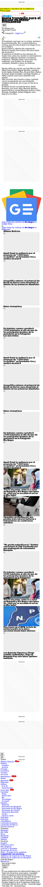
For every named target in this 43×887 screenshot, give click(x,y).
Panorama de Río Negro (12, 808)
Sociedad (4, 792)
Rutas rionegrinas (12, 306)
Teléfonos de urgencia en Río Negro (16, 856)
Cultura (4, 784)
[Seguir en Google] (3, 39)
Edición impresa (7, 827)
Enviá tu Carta (8, 816)
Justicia (5, 767)
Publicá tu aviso (7, 845)
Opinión (4, 803)
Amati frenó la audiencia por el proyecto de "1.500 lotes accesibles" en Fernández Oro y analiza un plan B (19, 256)
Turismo (4, 773)
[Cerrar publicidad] (2, 754)
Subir (5, 867)
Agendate (7, 781)
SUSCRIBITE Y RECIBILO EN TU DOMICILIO (17, 10)
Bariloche (5, 836)
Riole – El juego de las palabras (14, 852)
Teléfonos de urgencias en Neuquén (16, 858)
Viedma (4, 839)
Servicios (4, 774)
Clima (4, 794)
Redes (3, 778)
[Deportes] (8, 16)
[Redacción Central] (4, 23)
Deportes (4, 782)
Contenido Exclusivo (9, 823)
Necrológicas (6, 847)
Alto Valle (4, 832)
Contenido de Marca (9, 825)
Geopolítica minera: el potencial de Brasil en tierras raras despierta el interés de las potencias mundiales (21, 283)
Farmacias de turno (9, 850)
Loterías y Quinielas (9, 848)
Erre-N (5, 786)
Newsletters (8, 777)
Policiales (4, 817)
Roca (3, 834)
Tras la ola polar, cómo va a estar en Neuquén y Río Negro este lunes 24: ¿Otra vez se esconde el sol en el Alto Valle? (21, 492)
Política (4, 763)
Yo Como (5, 801)
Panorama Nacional (10, 812)
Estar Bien (7, 790)
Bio (3, 797)
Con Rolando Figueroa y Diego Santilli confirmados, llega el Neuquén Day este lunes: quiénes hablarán (20, 656)
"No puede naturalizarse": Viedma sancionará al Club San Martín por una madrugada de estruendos (20, 547)
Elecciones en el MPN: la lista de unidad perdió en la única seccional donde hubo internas (19, 629)
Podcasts (4, 819)
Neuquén (4, 830)
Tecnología (6, 799)
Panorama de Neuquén (11, 807)
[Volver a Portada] (21, 13)
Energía (4, 769)
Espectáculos (7, 788)
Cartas (4, 814)
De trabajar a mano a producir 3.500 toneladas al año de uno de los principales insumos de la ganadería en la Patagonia (20, 331)
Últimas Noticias (10, 762)
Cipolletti (4, 838)
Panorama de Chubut (10, 810)
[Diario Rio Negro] (3, 869)
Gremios (5, 765)
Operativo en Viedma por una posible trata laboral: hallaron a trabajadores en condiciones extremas (19, 520)
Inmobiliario (6, 821)
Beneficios (5, 861)
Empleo (4, 843)
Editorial (5, 805)
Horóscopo (6, 796)
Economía (5, 771)
